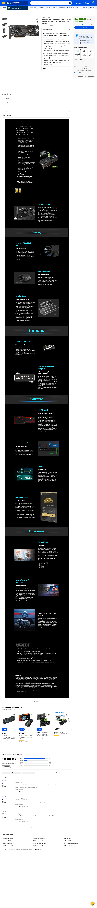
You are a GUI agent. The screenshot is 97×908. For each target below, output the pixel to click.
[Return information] (91, 24)
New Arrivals (62, 7)
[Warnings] (69, 111)
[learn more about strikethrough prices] (90, 19)
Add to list (80, 76)
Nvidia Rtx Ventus (67, 838)
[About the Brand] (69, 115)
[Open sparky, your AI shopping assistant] (92, 903)
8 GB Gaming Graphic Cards (39, 845)
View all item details (48, 64)
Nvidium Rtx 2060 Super (8, 840)
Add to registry (91, 76)
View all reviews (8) (36, 827)
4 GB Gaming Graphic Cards (69, 845)
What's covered (86, 36)
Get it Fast (48, 7)
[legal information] (85, 23)
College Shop (41, 7)
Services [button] (14, 7)
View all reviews (6, 766)
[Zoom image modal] (37, 25)
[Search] (70, 3)
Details (87, 72)
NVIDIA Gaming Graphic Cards (39, 843)
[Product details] (69, 99)
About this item (7, 94)
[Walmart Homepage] (3, 3)
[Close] (26, 7)
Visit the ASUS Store (45, 17)
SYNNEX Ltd (87, 66)
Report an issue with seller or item (84, 70)
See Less (36, 701)
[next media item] (37, 30)
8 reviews (13, 760)
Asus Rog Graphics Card (8, 838)
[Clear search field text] (67, 3)
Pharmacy (55, 7)
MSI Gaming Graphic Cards (39, 840)
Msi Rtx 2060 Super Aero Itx (8, 843)
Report (28, 791)
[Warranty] (69, 107)
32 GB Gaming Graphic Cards (9, 845)
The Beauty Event (70, 7)
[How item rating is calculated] (15, 763)
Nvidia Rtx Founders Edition (39, 838)
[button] (77, 3)
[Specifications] (69, 103)
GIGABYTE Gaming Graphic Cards (71, 843)
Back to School (33, 7)
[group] (47, 25)
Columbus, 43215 (81, 59)
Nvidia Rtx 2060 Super (68, 840)
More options (85, 61)
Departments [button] (5, 7)
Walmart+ (85, 7)
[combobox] (51, 3)
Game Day (78, 7)
